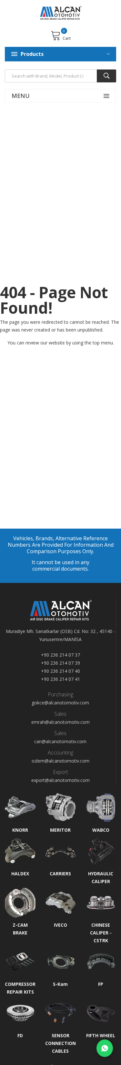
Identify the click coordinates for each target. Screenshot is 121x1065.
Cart (67, 38)
